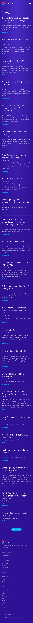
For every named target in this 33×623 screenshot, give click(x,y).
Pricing (3, 570)
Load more (16, 529)
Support (4, 600)
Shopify (4, 579)
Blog (3, 604)
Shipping (4, 572)
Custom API (5, 586)
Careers (4, 598)
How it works (5, 567)
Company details (6, 596)
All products (5, 563)
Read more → (5, 32)
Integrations (6, 576)
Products (5, 560)
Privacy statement (6, 617)
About (3, 593)
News (3, 607)
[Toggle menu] (30, 3)
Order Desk (5, 584)
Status (3, 602)
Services (4, 565)
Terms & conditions (18, 617)
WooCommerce (6, 581)
